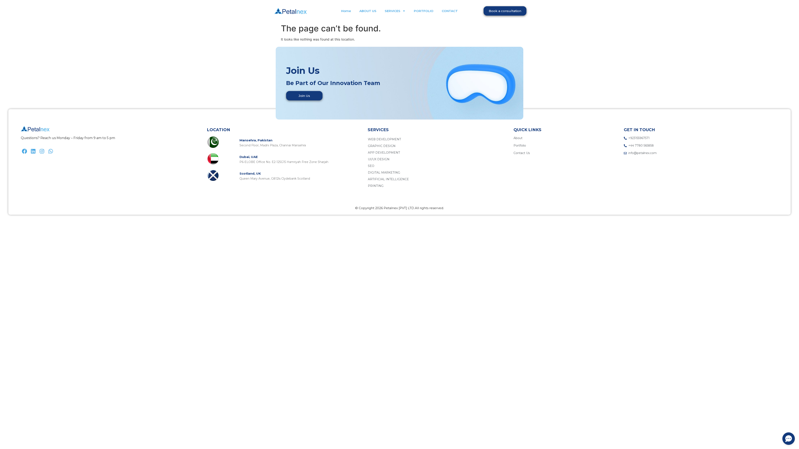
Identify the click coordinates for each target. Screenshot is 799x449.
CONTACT (450, 11)
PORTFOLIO (423, 11)
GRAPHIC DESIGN (382, 146)
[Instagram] (42, 151)
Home (346, 11)
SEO (371, 166)
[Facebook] (24, 151)
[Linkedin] (33, 151)
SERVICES (392, 11)
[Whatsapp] (50, 151)
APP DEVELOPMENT (384, 152)
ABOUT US (367, 11)
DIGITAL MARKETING (384, 172)
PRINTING (375, 186)
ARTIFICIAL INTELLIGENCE (388, 179)
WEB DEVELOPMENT (384, 139)
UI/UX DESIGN (379, 159)
